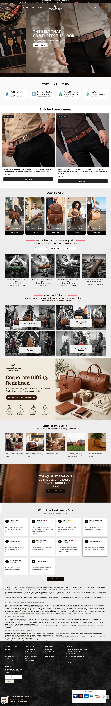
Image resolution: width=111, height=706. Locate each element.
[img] (16, 283)
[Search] (95, 7)
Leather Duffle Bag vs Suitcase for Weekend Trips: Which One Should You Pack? (34, 455)
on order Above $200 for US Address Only (55, 1)
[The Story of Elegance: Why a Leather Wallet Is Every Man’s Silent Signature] (97, 442)
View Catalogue (29, 660)
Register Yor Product (30, 654)
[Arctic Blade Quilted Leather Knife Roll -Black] (68, 266)
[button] (104, 7)
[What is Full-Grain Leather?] (55, 442)
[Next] (108, 271)
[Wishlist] (101, 7)
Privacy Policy (49, 649)
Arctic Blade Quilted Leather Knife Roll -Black (68, 280)
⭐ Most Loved (69, 249)
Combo (40, 7)
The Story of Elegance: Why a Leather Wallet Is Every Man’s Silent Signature (97, 455)
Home (7, 7)
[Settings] (98, 7)
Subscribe (9, 681)
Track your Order (29, 652)
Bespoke (7, 658)
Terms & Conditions (50, 652)
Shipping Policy (49, 656)
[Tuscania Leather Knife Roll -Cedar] (94, 266)
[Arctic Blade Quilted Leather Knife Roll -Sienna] (43, 266)
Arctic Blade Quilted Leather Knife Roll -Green (16, 280)
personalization (9, 660)
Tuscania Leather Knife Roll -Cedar (94, 279)
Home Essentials (9, 656)
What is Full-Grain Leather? (53, 453)
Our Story (7, 649)
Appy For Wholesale (28, 7)
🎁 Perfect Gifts (55, 249)
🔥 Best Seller (41, 249)
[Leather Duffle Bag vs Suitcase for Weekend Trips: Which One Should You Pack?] (35, 442)
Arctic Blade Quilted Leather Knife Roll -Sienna (42, 280)
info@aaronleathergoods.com (47, 75)
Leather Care (8, 654)
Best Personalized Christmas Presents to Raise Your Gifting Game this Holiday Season (76, 455)
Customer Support (30, 649)
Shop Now (16, 7)
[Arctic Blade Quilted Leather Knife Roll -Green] (17, 266)
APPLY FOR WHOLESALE (70, 75)
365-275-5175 (72, 654)
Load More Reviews (55, 579)
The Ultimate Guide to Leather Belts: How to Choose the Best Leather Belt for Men (14, 455)
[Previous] (2, 271)
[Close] (29, 699)
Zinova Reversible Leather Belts (18, 701)
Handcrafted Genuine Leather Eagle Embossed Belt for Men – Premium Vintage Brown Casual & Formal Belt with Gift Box (27, 170)
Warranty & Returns (50, 654)
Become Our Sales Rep (31, 656)
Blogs (6, 652)
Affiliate (27, 658)
